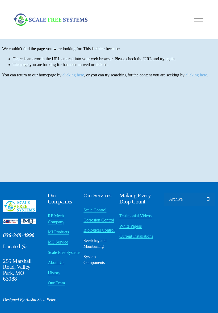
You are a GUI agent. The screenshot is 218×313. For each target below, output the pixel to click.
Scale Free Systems (64, 252)
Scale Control (94, 210)
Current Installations (136, 236)
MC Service (58, 242)
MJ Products (58, 232)
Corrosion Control (98, 220)
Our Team (56, 283)
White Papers (130, 226)
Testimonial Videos (135, 216)
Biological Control (99, 230)
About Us (56, 262)
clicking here (73, 75)
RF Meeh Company (56, 219)
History (54, 273)
